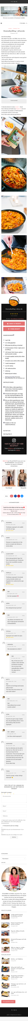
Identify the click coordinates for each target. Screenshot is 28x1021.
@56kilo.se (11, 448)
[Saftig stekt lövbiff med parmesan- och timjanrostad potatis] (5, 969)
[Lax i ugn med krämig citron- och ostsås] (5, 994)
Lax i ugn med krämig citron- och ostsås (19, 993)
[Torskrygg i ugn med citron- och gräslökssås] (5, 986)
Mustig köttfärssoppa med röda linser (18, 940)
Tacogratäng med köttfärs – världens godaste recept (17, 976)
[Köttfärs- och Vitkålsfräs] (5, 961)
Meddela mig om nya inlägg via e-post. (11, 834)
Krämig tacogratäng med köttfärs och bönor (17, 923)
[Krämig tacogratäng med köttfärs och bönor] (5, 925)
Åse (8, 591)
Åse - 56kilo (11, 731)
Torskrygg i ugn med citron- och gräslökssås (18, 984)
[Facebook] (11, 1010)
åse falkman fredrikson (17, 318)
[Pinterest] (14, 1)
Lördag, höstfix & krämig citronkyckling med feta (17, 915)
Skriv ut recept (15, 323)
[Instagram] (21, 23)
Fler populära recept (8, 1001)
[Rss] (16, 1)
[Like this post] (12, 496)
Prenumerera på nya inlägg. (11, 825)
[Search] (26, 23)
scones (16, 107)
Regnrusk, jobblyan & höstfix (17, 931)
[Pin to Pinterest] (18, 496)
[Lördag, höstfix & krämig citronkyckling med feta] (5, 916)
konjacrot (18, 108)
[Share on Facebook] (15, 496)
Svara (23, 523)
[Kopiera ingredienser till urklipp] (13, 335)
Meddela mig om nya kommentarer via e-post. (12, 830)
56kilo (12, 893)
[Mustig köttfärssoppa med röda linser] (5, 941)
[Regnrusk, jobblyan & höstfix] (5, 933)
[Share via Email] (22, 496)
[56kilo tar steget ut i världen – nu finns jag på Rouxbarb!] (5, 949)
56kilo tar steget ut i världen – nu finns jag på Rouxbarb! (18, 948)
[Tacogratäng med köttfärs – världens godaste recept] (5, 978)
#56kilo (18, 450)
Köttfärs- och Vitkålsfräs (17, 959)
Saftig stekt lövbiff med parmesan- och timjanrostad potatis (17, 969)
